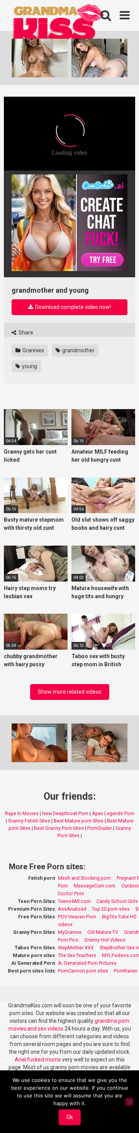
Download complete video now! (72, 307)
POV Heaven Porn (77, 917)
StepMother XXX (76, 947)
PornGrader (99, 828)
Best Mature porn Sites (78, 821)
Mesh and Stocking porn (84, 878)
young (29, 366)
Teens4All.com (74, 901)
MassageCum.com (94, 886)
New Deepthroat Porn (65, 813)
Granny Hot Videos (104, 940)
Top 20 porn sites (111, 909)
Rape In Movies (22, 813)
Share (25, 332)
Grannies (32, 350)
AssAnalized (72, 909)
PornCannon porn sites (83, 971)
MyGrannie (69, 932)
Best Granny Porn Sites (59, 828)
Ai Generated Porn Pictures (87, 963)
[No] (129, 1102)
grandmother (78, 350)
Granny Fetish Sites (29, 821)
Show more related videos (70, 692)
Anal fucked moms (38, 1059)
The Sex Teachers (77, 955)
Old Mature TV (102, 932)
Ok (69, 1117)
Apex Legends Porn (113, 813)
